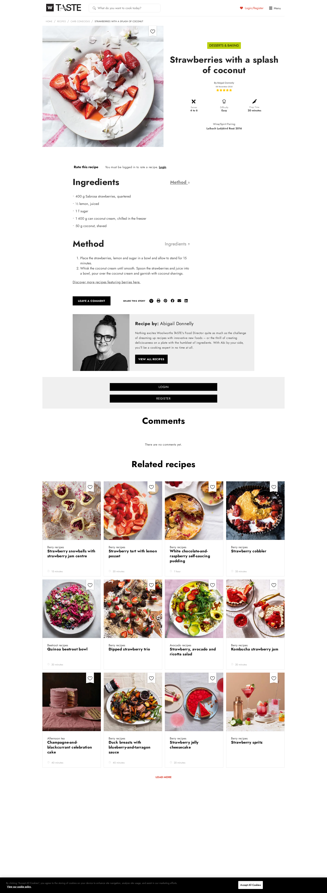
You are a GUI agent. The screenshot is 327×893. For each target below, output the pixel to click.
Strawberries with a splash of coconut (119, 21)
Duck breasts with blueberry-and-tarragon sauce (130, 747)
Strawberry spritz (247, 742)
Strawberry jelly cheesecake (184, 745)
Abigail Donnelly (225, 83)
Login (162, 167)
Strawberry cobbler (249, 551)
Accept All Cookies (250, 885)
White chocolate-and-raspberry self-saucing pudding (190, 556)
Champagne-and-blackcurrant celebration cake (69, 747)
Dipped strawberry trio (130, 649)
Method (179, 182)
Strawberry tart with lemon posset (133, 553)
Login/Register (253, 7)
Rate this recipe (86, 167)
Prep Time (254, 107)
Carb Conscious (80, 21)
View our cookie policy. (19, 886)
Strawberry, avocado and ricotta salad (193, 651)
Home (49, 21)
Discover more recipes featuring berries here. (106, 282)
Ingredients (176, 243)
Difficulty (224, 107)
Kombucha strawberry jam (254, 649)
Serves (194, 107)
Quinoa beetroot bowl (68, 649)
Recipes (61, 21)
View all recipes (151, 359)
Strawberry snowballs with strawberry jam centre (71, 553)
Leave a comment (91, 301)
